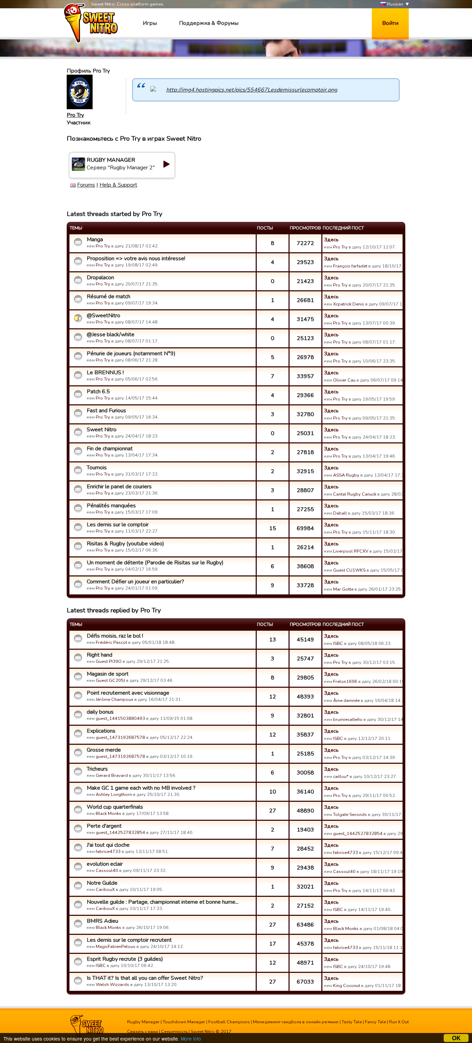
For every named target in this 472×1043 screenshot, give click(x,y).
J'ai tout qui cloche (108, 845)
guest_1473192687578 (120, 737)
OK (456, 1038)
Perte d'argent (104, 826)
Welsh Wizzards (112, 984)
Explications (101, 731)
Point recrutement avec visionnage (128, 692)
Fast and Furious (106, 410)
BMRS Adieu (102, 921)
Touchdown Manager (184, 1022)
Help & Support (118, 185)
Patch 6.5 (98, 391)
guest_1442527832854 (120, 832)
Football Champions (229, 1022)
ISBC (338, 643)
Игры (150, 23)
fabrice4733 (108, 851)
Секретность (174, 1031)
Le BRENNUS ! (105, 372)
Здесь (331, 239)
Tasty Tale (352, 1022)
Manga (95, 239)
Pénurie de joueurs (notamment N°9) (131, 353)
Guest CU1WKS (349, 570)
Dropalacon (100, 277)
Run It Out (399, 1022)
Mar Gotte (343, 589)
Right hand (99, 654)
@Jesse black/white (110, 334)
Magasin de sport (108, 673)
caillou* (341, 776)
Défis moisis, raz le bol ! (115, 635)
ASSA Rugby (346, 475)
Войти (390, 23)
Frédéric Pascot (111, 642)
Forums (86, 185)
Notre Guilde (102, 883)
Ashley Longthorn (114, 794)
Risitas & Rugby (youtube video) (125, 543)
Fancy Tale (375, 1022)
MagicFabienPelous (115, 946)
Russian (394, 4)
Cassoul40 (107, 870)
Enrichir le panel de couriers (119, 486)
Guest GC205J (110, 680)
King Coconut (346, 986)
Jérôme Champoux (114, 699)
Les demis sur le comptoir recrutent (129, 940)
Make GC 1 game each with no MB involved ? (141, 788)
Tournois (97, 467)
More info (191, 1038)
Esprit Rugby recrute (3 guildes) (125, 959)
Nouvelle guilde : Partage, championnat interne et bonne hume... (162, 902)
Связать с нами (142, 1031)
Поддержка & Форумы (208, 23)
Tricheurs (97, 769)
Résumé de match (108, 296)
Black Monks (108, 813)
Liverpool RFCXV (350, 551)
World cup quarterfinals (115, 807)
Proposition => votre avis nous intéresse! (136, 258)
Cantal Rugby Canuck (354, 494)
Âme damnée (346, 700)
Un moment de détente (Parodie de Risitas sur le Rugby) (155, 562)
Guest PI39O (109, 661)
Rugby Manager (143, 1022)
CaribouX (105, 889)
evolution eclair (105, 864)
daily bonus (100, 712)
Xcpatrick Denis (348, 304)
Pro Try (75, 115)
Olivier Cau (344, 380)
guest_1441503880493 (120, 718)
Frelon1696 (345, 681)
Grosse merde (104, 750)
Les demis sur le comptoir (118, 524)
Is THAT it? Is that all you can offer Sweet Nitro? (145, 978)
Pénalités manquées (111, 505)
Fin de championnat (110, 448)
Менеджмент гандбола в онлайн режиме (296, 1022)
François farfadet (350, 266)
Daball (340, 513)
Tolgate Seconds (350, 814)
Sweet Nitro (101, 429)
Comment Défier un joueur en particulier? (135, 581)
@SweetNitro (103, 315)
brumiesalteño (347, 719)
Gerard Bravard (112, 775)
